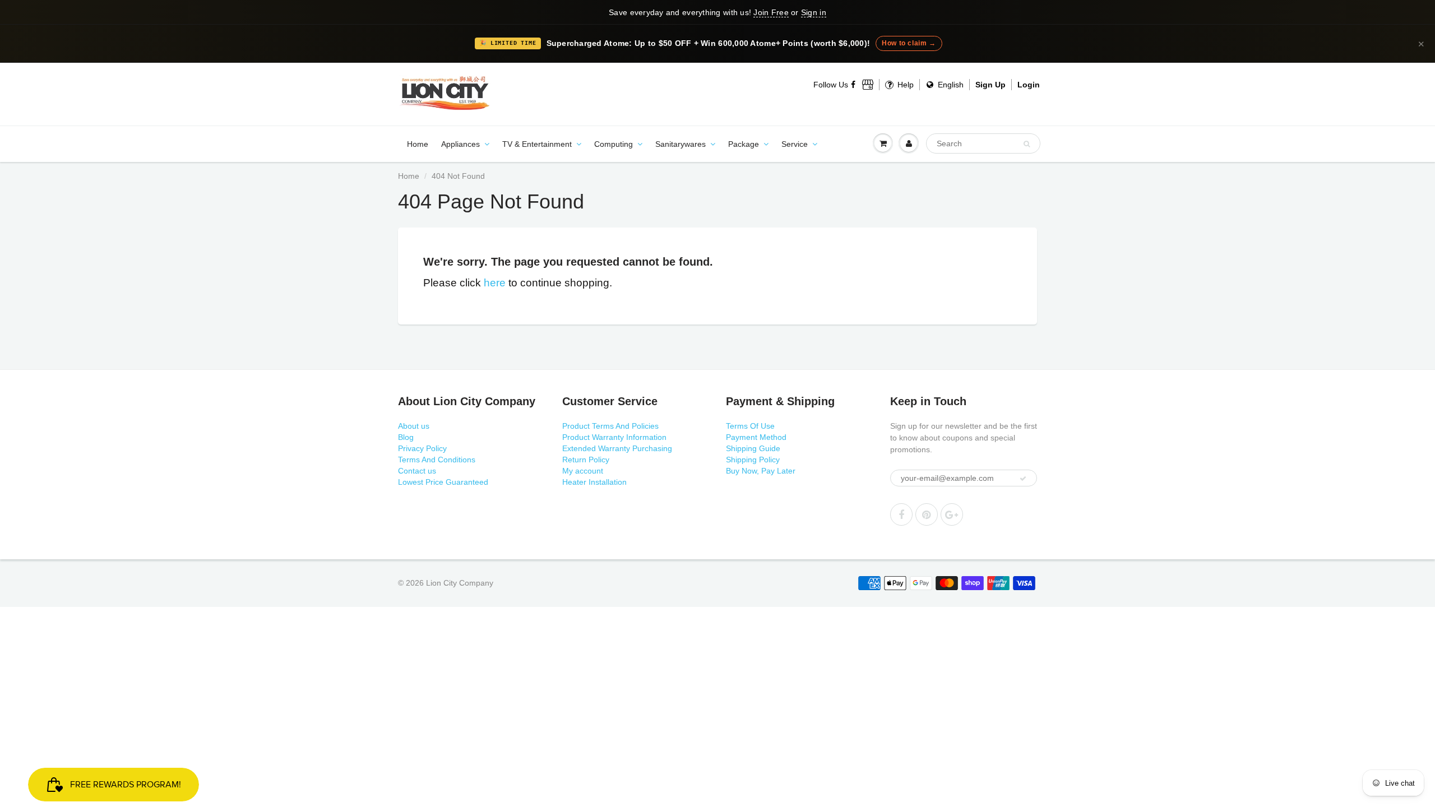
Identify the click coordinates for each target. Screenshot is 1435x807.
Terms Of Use (750, 425)
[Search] (1026, 144)
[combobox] (983, 143)
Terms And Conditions (436, 459)
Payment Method (756, 437)
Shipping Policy (753, 459)
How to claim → (909, 43)
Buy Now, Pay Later (760, 470)
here (495, 283)
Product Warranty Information (614, 437)
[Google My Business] (867, 84)
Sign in (813, 12)
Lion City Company (459, 582)
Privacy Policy (422, 448)
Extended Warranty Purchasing (617, 448)
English (950, 84)
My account (582, 470)
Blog (406, 437)
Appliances (460, 144)
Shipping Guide (753, 448)
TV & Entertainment (537, 144)
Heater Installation (594, 481)
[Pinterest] (926, 514)
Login (1028, 84)
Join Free (770, 12)
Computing (613, 144)
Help (904, 84)
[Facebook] (853, 84)
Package (743, 144)
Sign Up (990, 84)
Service (794, 144)
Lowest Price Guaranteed (443, 481)
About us (413, 425)
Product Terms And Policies (610, 425)
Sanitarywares (680, 144)
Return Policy (585, 459)
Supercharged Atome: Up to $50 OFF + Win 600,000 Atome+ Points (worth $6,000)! (709, 43)
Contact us (417, 470)
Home (417, 144)
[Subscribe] (1023, 479)
